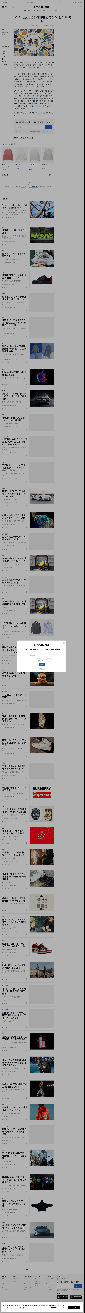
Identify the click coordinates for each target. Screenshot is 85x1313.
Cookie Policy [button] (54, 1307)
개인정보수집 (45, 659)
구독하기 (42, 664)
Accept (74, 1307)
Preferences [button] (26, 1308)
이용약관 (51, 659)
